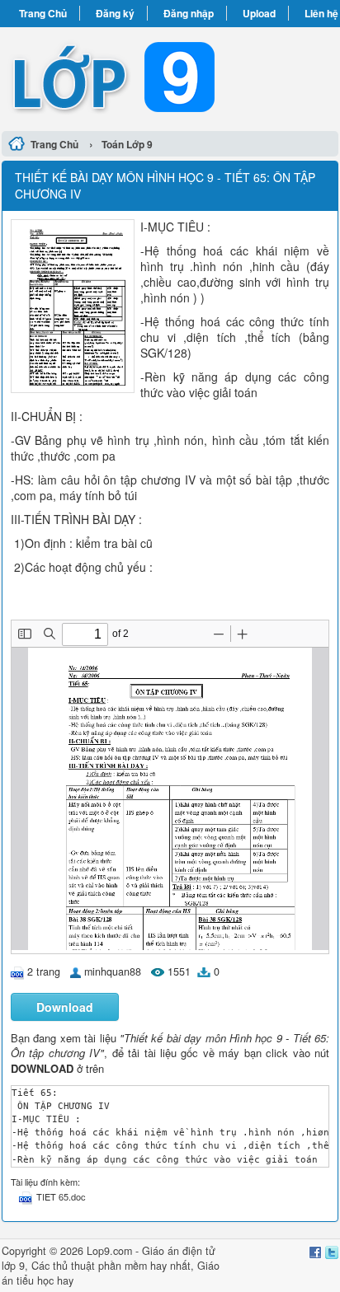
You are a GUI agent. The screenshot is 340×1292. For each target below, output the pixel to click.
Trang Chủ (43, 13)
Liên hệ (321, 13)
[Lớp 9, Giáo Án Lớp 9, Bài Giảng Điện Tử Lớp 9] (170, 76)
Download (64, 1007)
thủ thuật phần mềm (100, 1265)
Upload (259, 13)
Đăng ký (115, 13)
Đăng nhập (188, 13)
